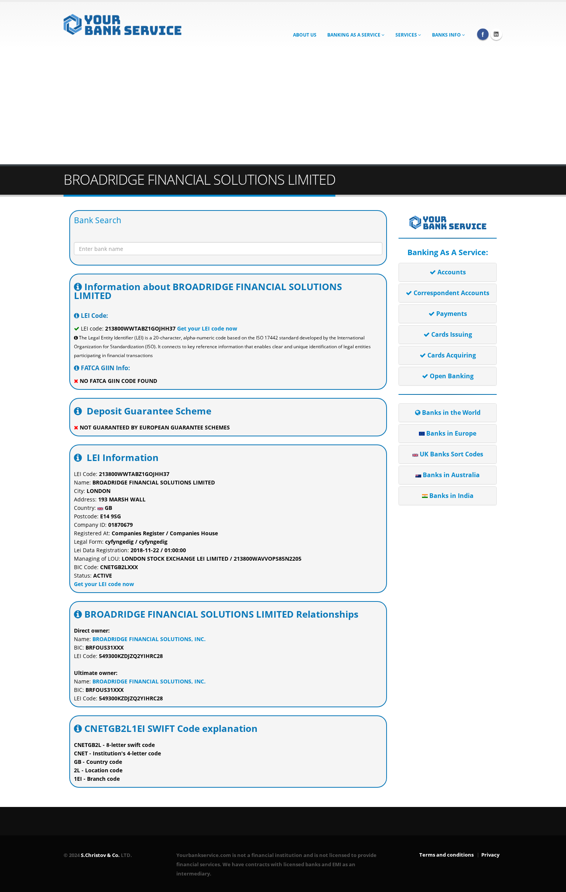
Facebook (483, 34)
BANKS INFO (447, 35)
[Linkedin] (496, 34)
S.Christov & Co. (100, 855)
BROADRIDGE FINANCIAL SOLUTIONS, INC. (149, 639)
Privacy (490, 855)
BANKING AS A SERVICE (354, 35)
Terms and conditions (446, 855)
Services (406, 35)
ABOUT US (304, 35)
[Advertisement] (283, 106)
